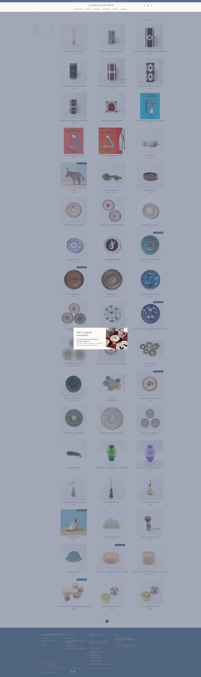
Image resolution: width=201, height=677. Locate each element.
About (115, 9)
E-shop (88, 9)
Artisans (96, 9)
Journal (123, 9)
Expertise (106, 9)
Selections (78, 9)
